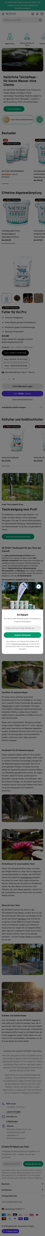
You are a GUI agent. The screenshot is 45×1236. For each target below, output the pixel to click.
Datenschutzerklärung (20, 644)
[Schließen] (38, 586)
